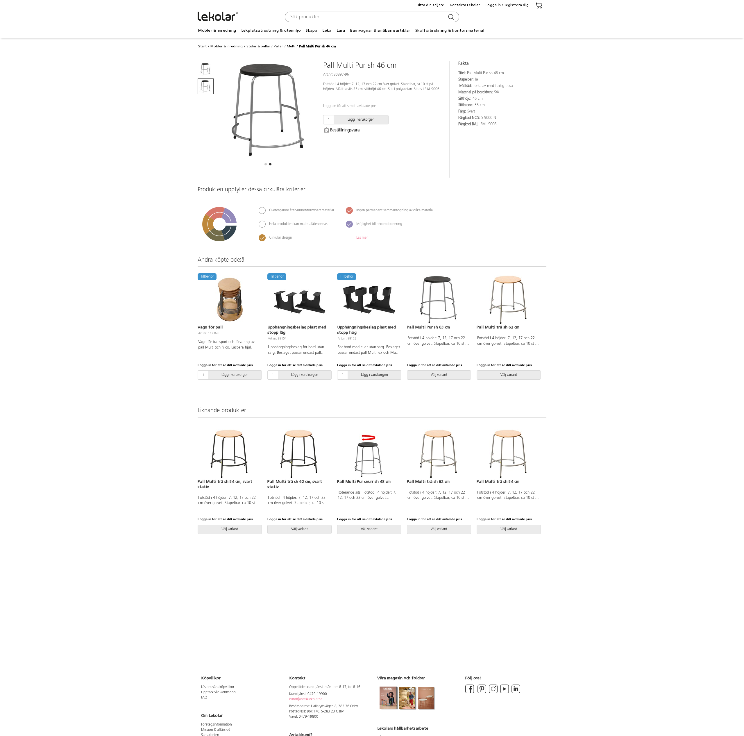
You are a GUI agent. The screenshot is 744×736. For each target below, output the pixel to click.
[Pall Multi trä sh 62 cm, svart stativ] (298, 453)
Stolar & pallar (258, 46)
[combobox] (371, 17)
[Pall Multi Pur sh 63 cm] (438, 299)
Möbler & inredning (226, 46)
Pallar (278, 46)
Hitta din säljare (430, 5)
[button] (265, 164)
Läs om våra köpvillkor (217, 687)
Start (202, 46)
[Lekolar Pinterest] (481, 692)
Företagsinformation (216, 724)
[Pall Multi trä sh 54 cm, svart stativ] (229, 453)
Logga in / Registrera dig (507, 5)
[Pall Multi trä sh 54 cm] (508, 453)
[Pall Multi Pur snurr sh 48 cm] (368, 453)
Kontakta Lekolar (465, 5)
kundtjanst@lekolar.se (305, 699)
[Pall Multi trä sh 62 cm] (508, 299)
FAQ (204, 697)
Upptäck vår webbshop (218, 692)
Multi (291, 46)
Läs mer (362, 238)
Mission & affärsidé (215, 730)
